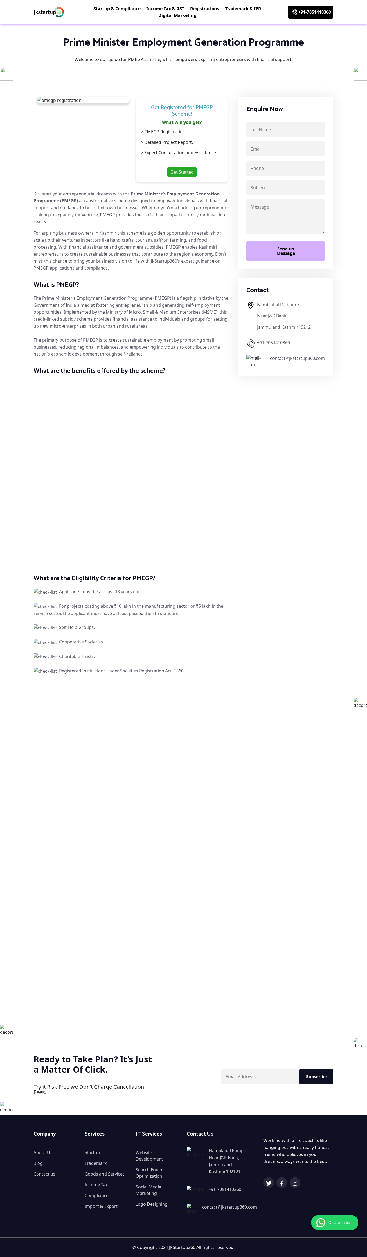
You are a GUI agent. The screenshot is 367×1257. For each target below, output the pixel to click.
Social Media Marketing (148, 1190)
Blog (38, 1163)
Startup (92, 1152)
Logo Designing (152, 1204)
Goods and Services (105, 1174)
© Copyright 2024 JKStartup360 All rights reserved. (183, 1247)
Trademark (96, 1163)
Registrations (205, 9)
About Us (43, 1152)
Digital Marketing (177, 15)
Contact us (44, 1174)
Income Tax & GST (165, 9)
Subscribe (316, 1077)
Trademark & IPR (243, 9)
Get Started (182, 172)
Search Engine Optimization (150, 1173)
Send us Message (285, 251)
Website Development (149, 1155)
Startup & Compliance (117, 9)
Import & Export (101, 1206)
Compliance (97, 1195)
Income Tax (96, 1185)
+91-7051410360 (314, 12)
